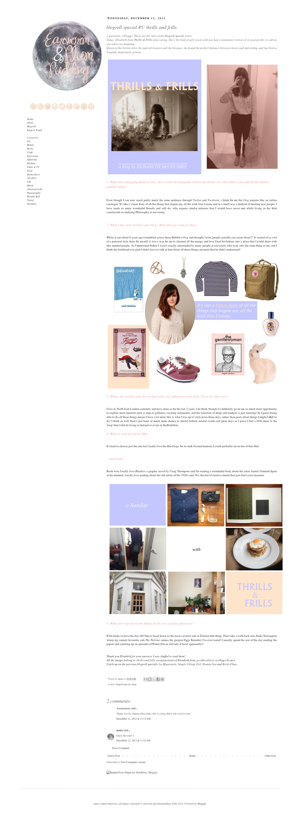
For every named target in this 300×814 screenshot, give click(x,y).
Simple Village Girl (189, 664)
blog (246, 200)
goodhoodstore (205, 660)
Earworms (32, 156)
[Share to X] (154, 679)
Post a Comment (120, 748)
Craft (30, 152)
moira (119, 730)
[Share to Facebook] (158, 679)
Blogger (202, 803)
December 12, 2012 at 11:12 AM (133, 718)
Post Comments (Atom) (133, 762)
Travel (30, 200)
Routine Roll (33, 196)
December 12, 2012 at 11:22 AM (133, 740)
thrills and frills (145, 660)
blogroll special (174, 36)
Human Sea (209, 664)
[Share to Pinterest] (162, 679)
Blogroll (31, 126)
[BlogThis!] (150, 679)
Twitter (197, 200)
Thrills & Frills (143, 40)
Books (30, 148)
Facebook (213, 200)
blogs (134, 684)
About (30, 122)
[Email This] (145, 679)
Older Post (270, 755)
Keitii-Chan (229, 664)
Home (192, 755)
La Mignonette (168, 664)
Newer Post (114, 755)
